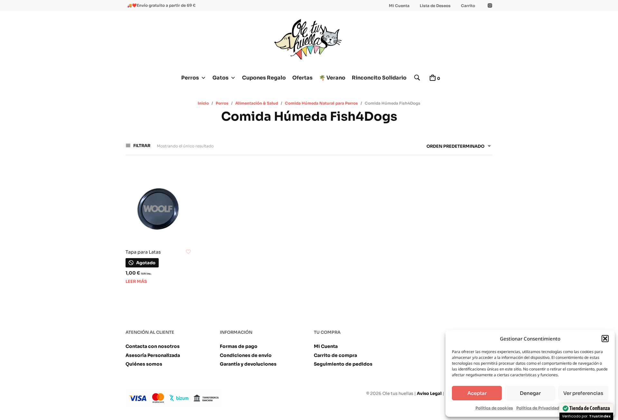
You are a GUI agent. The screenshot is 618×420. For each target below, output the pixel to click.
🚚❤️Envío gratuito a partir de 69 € (161, 5)
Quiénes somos (144, 364)
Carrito (468, 5)
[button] (605, 338)
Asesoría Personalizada (153, 355)
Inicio (203, 103)
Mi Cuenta (399, 5)
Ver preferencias (583, 393)
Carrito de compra (335, 355)
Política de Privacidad (537, 408)
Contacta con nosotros (153, 346)
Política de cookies (494, 408)
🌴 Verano (332, 77)
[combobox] (456, 147)
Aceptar (477, 393)
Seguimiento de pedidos (343, 364)
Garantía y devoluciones (248, 364)
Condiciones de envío (246, 355)
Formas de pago (239, 346)
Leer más (136, 281)
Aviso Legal (429, 393)
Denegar (530, 393)
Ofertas (302, 77)
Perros (190, 77)
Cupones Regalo (264, 77)
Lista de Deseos (435, 5)
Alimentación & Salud (256, 103)
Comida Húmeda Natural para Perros (321, 103)
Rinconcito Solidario (379, 77)
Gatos (220, 77)
